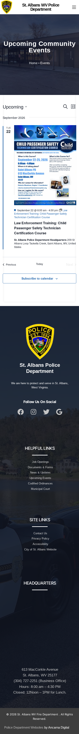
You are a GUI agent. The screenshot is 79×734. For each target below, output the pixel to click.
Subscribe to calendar (37, 278)
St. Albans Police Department (40, 368)
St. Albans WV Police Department (40, 7)
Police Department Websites (23, 727)
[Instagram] (33, 412)
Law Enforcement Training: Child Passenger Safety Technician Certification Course (40, 227)
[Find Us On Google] (59, 412)
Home (33, 63)
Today (39, 264)
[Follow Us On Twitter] (46, 412)
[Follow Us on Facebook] (20, 412)
